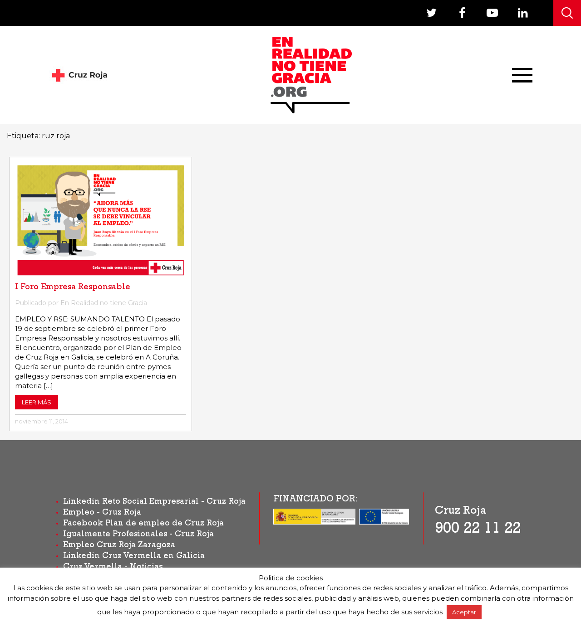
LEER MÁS (36, 402)
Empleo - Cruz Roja (102, 513)
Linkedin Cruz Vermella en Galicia (134, 557)
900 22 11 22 (478, 530)
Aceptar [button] (464, 612)
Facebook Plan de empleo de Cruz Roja (143, 524)
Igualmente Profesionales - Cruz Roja (138, 535)
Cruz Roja (461, 511)
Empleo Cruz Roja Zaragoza (119, 546)
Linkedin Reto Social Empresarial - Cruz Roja (154, 502)
